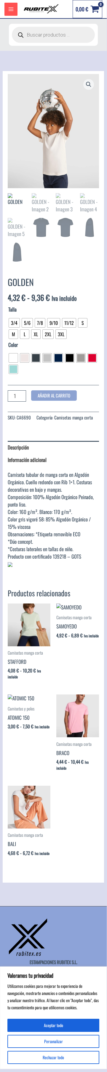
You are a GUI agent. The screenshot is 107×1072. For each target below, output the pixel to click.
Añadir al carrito (54, 395)
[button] (88, 84)
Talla (12, 309)
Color (13, 344)
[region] (53, 1017)
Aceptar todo (53, 1025)
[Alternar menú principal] (10, 9)
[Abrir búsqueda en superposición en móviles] (53, 35)
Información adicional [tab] (27, 459)
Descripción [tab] (18, 447)
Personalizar (53, 1041)
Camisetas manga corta (73, 417)
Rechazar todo (53, 1057)
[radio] (14, 322)
